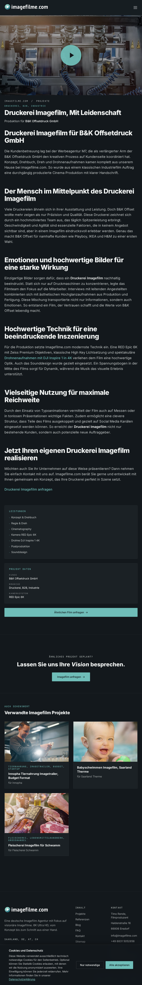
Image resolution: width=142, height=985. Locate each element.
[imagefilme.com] (26, 7)
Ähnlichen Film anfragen (71, 612)
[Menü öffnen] (135, 7)
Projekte (43, 101)
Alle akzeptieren (119, 965)
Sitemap (80, 941)
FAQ (78, 930)
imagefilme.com (16, 101)
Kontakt (80, 935)
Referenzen (82, 919)
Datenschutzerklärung (22, 979)
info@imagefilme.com (124, 935)
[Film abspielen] (71, 55)
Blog (78, 924)
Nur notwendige (90, 965)
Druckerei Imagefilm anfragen (28, 489)
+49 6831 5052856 (123, 941)
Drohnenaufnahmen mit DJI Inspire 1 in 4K (38, 358)
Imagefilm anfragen (71, 676)
